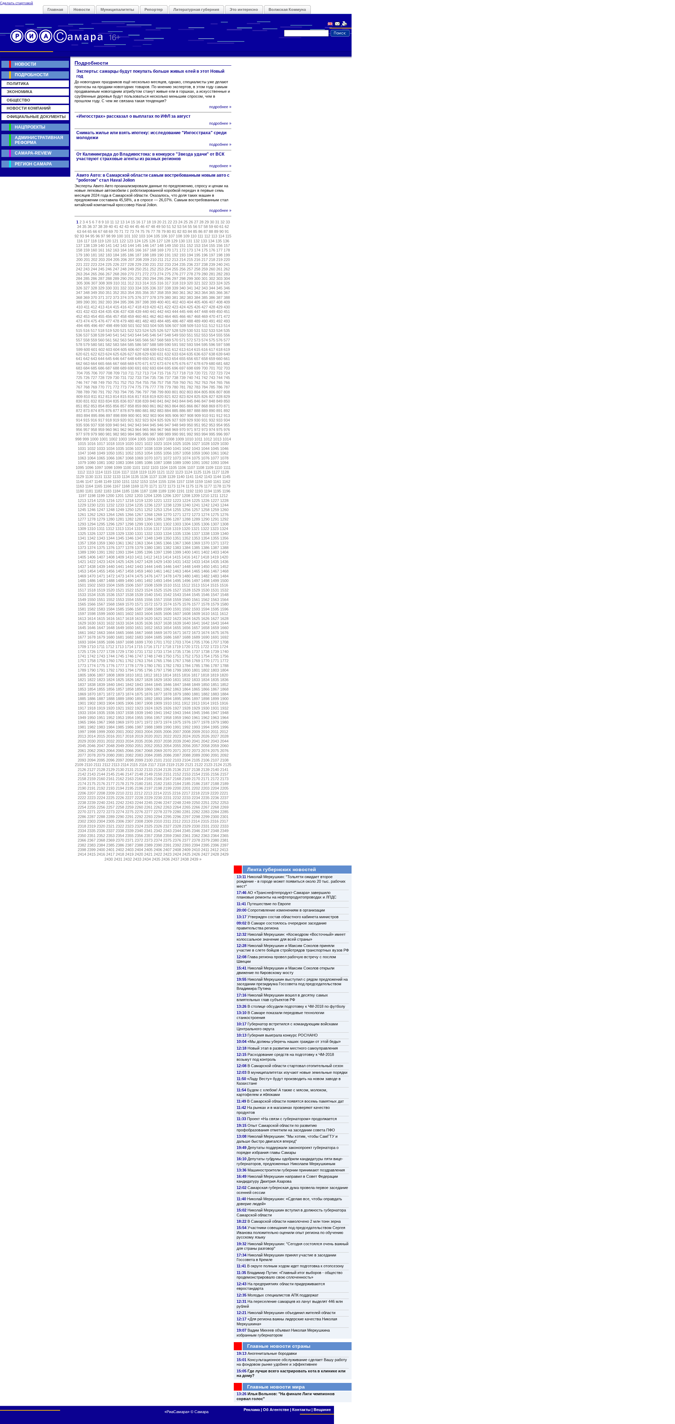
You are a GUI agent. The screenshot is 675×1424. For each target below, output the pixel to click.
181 (94, 255)
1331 (139, 533)
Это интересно (244, 9)
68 (105, 231)
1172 (162, 486)
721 (204, 373)
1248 (110, 510)
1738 (205, 651)
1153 (144, 481)
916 (94, 420)
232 (160, 264)
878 (123, 411)
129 (174, 241)
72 (126, 231)
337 (160, 288)
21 (164, 222)
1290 (205, 519)
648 (131, 359)
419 (145, 307)
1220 (148, 500)
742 (204, 377)
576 (219, 340)
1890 (129, 699)
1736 (186, 651)
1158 (190, 481)
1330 (129, 533)
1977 (196, 722)
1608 (186, 614)
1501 (82, 585)
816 (131, 396)
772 (116, 387)
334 (138, 288)
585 (131, 344)
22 (170, 222)
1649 (120, 628)
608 (146, 349)
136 (226, 241)
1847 (177, 684)
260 (212, 269)
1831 (177, 680)
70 (116, 231)
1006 (151, 439)
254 (168, 269)
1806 (91, 675)
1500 (224, 581)
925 (160, 420)
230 (145, 264)
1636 (148, 623)
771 (108, 387)
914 (79, 420)
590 (168, 344)
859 (138, 406)
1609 (196, 614)
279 (197, 274)
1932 (224, 708)
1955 (139, 718)
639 (219, 354)
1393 (120, 552)
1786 (205, 666)
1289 (196, 519)
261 (219, 269)
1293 (82, 524)
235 (182, 264)
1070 (148, 458)
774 (131, 387)
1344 (110, 538)
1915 (214, 703)
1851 (215, 684)
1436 (224, 562)
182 (101, 255)
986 (145, 434)
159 (86, 250)
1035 (120, 448)
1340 (224, 533)
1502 (91, 585)
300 (197, 278)
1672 (186, 633)
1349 (158, 538)
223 (94, 264)
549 (175, 335)
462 (153, 316)
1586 (129, 609)
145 (138, 245)
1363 (139, 543)
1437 (82, 566)
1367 (177, 543)
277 (182, 274)
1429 (158, 562)
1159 (199, 481)
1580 (224, 604)
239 (212, 264)
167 (145, 250)
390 (86, 302)
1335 (177, 533)
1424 (110, 562)
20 (159, 222)
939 (108, 425)
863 (168, 406)
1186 (135, 491)
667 (116, 363)
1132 (107, 477)
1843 (139, 684)
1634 (129, 623)
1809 (120, 675)
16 (138, 222)
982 (116, 434)
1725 (82, 651)
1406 (91, 557)
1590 (167, 609)
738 (175, 377)
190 (160, 255)
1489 (120, 581)
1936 (110, 713)
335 (145, 288)
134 (211, 241)
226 (116, 264)
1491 (139, 581)
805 (204, 392)
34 (79, 226)
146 (145, 245)
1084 (129, 462)
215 (190, 259)
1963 (215, 718)
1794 (129, 670)
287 (101, 278)
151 (182, 245)
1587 (139, 609)
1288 (186, 519)
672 (153, 363)
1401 (196, 552)
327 (86, 288)
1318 (167, 529)
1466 (205, 571)
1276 (224, 514)
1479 (177, 576)
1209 (195, 496)
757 (160, 382)
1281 (120, 519)
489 (197, 321)
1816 (186, 675)
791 (101, 392)
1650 (129, 628)
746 (79, 382)
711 (131, 373)
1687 (177, 637)
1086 (148, 462)
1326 (91, 533)
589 (160, 344)
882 (153, 411)
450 (219, 311)
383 (190, 297)
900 (131, 415)
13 (122, 222)
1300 (148, 524)
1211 (214, 496)
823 (182, 396)
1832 (186, 680)
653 (168, 359)
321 (197, 283)
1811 (139, 675)
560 (101, 340)
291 (131, 278)
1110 (218, 467)
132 (196, 241)
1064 (91, 458)
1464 (186, 571)
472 (227, 316)
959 (101, 429)
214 (182, 259)
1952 (110, 718)
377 (145, 297)
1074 (186, 458)
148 (160, 245)
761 (190, 382)
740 (190, 377)
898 (116, 415)
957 (86, 429)
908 (190, 415)
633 (175, 354)
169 (160, 250)
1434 (205, 562)
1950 (91, 718)
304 (227, 278)
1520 (110, 590)
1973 (158, 722)
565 (138, 340)
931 (204, 420)
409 (227, 302)
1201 (119, 496)
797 (145, 392)
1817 (195, 675)
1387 (215, 548)
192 (175, 255)
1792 (110, 670)
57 (200, 226)
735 (153, 377)
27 (196, 222)
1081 (101, 462)
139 (94, 245)
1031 (82, 448)
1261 (82, 514)
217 (204, 259)
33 (228, 222)
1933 (82, 713)
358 (160, 292)
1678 (91, 637)
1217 (120, 500)
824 (190, 396)
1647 (101, 628)
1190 (171, 491)
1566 (91, 604)
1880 (186, 694)
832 (94, 401)
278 (190, 274)
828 (219, 396)
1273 (196, 514)
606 (131, 349)
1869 (82, 694)
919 (116, 420)
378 (153, 297)
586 (138, 344)
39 (105, 226)
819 (153, 396)
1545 (196, 595)
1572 (148, 604)
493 (227, 321)
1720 (186, 647)
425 (190, 307)
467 (190, 316)
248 (123, 269)
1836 (224, 680)
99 (113, 236)
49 (158, 226)
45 (137, 226)
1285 (158, 519)
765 (219, 382)
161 (101, 250)
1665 (120, 633)
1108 (200, 467)
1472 (110, 576)
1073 (177, 458)
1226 (205, 500)
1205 (157, 496)
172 (182, 250)
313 (138, 283)
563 (123, 340)
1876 (148, 694)
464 (168, 316)
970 (182, 429)
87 (206, 231)
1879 (177, 694)
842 (168, 401)
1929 (196, 708)
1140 (180, 477)
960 (108, 429)
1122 (170, 472)
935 (79, 425)
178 (227, 250)
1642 (205, 623)
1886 (91, 699)
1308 (224, 524)
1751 (177, 656)
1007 (160, 439)
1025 (177, 444)
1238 (167, 505)
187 (138, 255)
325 (227, 283)
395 (123, 302)
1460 (148, 571)
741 (197, 377)
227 (123, 264)
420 (153, 307)
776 (145, 387)
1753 (196, 656)
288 (108, 278)
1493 (158, 581)
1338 (205, 533)
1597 (82, 614)
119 (101, 241)
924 (153, 420)
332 (123, 288)
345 (219, 288)
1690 (205, 637)
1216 (110, 500)
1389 (82, 552)
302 (212, 278)
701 (212, 368)
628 (138, 354)
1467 (215, 571)
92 (77, 236)
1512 (186, 585)
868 (204, 406)
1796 (148, 670)
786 (219, 387)
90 (221, 231)
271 (138, 274)
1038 (148, 448)
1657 (196, 628)
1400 (186, 552)
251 (145, 269)
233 (168, 264)
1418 (205, 557)
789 (86, 392)
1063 (82, 458)
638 (212, 354)
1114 (99, 472)
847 (204, 401)
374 (123, 297)
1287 (177, 519)
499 (116, 326)
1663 (101, 633)
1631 (101, 623)
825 (197, 396)
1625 (196, 618)
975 (219, 429)
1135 (135, 477)
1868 (224, 689)
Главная (55, 9)
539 (101, 335)
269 (123, 274)
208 (138, 259)
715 (160, 373)
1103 (154, 467)
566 (145, 340)
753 (131, 382)
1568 (110, 604)
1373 (82, 548)
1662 (91, 633)
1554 (129, 599)
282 (219, 274)
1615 (101, 618)
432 (86, 311)
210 (153, 259)
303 (219, 278)
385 (204, 297)
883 (160, 411)
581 (101, 344)
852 (86, 406)
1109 (209, 467)
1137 (153, 477)
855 (108, 406)
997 (227, 434)
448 (204, 311)
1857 (120, 689)
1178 (217, 486)
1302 (167, 524)
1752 (186, 656)
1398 (167, 552)
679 (204, 363)
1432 (186, 562)
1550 (91, 599)
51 (169, 226)
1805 (82, 675)
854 (101, 406)
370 (94, 297)
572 (190, 340)
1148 (98, 481)
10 (107, 222)
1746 (129, 656)
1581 (82, 609)
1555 (139, 599)
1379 (139, 548)
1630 (91, 623)
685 (94, 368)
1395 (139, 552)
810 (87, 396)
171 (175, 250)
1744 (110, 656)
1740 (224, 651)
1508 (148, 585)
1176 (199, 486)
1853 (82, 689)
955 (227, 425)
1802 (205, 670)
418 (138, 307)
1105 (173, 467)
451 (227, 311)
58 (206, 226)
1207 (176, 496)
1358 (91, 543)
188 (145, 255)
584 (123, 344)
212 (168, 259)
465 (175, 316)
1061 (215, 453)
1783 (177, 666)
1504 (110, 585)
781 (182, 387)
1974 (167, 722)
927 (175, 420)
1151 (126, 481)
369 (86, 297)
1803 (215, 670)
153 (197, 245)
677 (190, 363)
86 (200, 231)
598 (227, 344)
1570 (129, 604)
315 (153, 283)
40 (111, 226)
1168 (126, 486)
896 (101, 415)
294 (153, 278)
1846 (167, 684)
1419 (214, 557)
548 (168, 335)
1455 (101, 571)
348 (86, 292)
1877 (158, 694)
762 (197, 382)
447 (197, 311)
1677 (82, 637)
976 (227, 429)
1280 (110, 519)
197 (212, 255)
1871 (101, 694)
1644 (224, 623)
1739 (215, 651)
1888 (110, 699)
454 (94, 316)
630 (153, 354)
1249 (120, 510)
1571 (139, 604)
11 (112, 222)
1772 (224, 661)
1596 (224, 609)
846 (197, 401)
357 (153, 292)
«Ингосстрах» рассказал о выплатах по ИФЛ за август (133, 116)
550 (182, 335)
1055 (158, 453)
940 (116, 425)
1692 (224, 637)
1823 (101, 680)
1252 (148, 510)
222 (86, 264)
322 (204, 283)
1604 (148, 614)
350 (101, 292)
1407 (101, 557)
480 (131, 321)
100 (120, 236)
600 (87, 349)
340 (182, 288)
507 (175, 326)
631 (160, 354)
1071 (158, 458)
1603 (139, 614)
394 (116, 302)
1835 (215, 680)
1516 (224, 585)
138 (86, 245)
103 (142, 236)
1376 (110, 548)
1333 (158, 533)
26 (191, 222)
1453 (82, 571)
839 (145, 401)
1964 (224, 718)
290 (123, 278)
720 (197, 373)
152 (190, 245)
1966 (91, 722)
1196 (226, 491)
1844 (148, 684)
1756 (224, 656)
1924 (148, 708)
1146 (80, 481)
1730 (129, 651)
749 (101, 382)
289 (116, 278)
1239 (177, 505)
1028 (205, 444)
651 (153, 359)
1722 (205, 647)
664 (94, 363)
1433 (196, 562)
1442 (129, 566)
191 (168, 255)
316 (160, 283)
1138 (162, 477)
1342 (91, 538)
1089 (177, 462)
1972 (148, 722)
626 (123, 354)
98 (108, 236)
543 (131, 335)
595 (204, 344)
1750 (167, 656)
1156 (171, 481)
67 (100, 231)
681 (219, 363)
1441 (120, 566)
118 (94, 241)
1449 (196, 566)
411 (87, 307)
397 (138, 302)
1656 (186, 628)
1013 (217, 439)
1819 (214, 675)
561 (108, 340)
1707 (215, 642)
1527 (177, 590)
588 (153, 344)
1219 (139, 500)
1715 (138, 647)
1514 (205, 585)
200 (79, 259)
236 (190, 264)
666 (108, 363)
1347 (139, 538)
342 (197, 288)
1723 (214, 647)
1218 (129, 500)
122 (123, 241)
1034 (110, 448)
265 (94, 274)
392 (101, 302)
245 (101, 269)
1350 (167, 538)
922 (138, 420)
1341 (82, 538)
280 (204, 274)
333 (131, 288)
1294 (91, 524)
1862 (167, 689)
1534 (91, 595)
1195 (217, 491)
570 (175, 340)
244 (94, 269)
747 (86, 382)
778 (160, 387)
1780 (148, 666)
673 (160, 363)
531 (197, 330)
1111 (227, 467)
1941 (158, 713)
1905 (120, 703)
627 (131, 354)
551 (190, 335)
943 (138, 425)
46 (142, 226)
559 (94, 340)
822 (175, 396)
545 (145, 335)
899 (124, 415)
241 (227, 264)
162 (108, 250)
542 (123, 335)
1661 (82, 633)
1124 (188, 472)
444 (175, 311)
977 (79, 434)
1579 (215, 604)
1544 (186, 595)
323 (212, 283)
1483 (215, 576)
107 (171, 236)
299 (190, 278)
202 (94, 259)
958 (94, 429)
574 (204, 340)
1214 (91, 500)
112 (207, 236)
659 (212, 359)
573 (197, 340)
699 (197, 368)
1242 (205, 505)
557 (79, 340)
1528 (186, 590)
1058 (186, 453)
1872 (110, 694)
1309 (82, 529)
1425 (120, 562)
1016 (91, 444)
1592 (186, 609)
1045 (215, 448)
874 (94, 411)
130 (182, 241)
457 (116, 316)
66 (95, 231)
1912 (186, 703)
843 (175, 401)
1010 (189, 439)
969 (175, 429)
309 (109, 283)
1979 (215, 722)
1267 (139, 514)
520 (116, 330)
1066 (110, 458)
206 (124, 259)
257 (190, 269)
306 (87, 283)
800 (168, 392)
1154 (153, 481)
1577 (196, 604)
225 (108, 264)
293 (145, 278)
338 (168, 288)
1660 (224, 628)
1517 (82, 590)
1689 (196, 637)
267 (108, 274)
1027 (196, 444)
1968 (110, 722)
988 (160, 434)
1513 (195, 585)
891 (219, 411)
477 (108, 321)
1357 (82, 543)
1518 (91, 590)
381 (175, 297)
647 (123, 359)
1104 (164, 467)
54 (184, 226)
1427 (139, 562)
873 (86, 411)
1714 (129, 647)
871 (227, 406)
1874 (129, 694)
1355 (215, 538)
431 (79, 311)
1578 (205, 604)
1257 (196, 510)
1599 (101, 614)
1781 (158, 666)
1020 (129, 444)
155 (212, 245)
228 (131, 264)
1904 (110, 703)
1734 (167, 651)
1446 (167, 566)
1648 (110, 628)
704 (79, 373)
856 (116, 406)
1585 (120, 609)
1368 (186, 543)
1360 (110, 543)
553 (204, 335)
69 (111, 231)
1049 (101, 453)
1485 (82, 581)
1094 (224, 462)
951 (197, 425)
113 (214, 236)
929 (190, 420)
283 (227, 274)
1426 (129, 562)
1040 (167, 448)
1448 (186, 566)
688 (116, 368)
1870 (91, 694)
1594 (205, 609)
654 (175, 359)
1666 (129, 633)
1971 (139, 722)
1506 (129, 585)
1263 (101, 514)
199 (227, 255)
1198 (92, 496)
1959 (177, 718)
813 (108, 396)
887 (190, 411)
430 (227, 307)
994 (204, 434)
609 (153, 349)
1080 (91, 462)
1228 (224, 500)
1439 (101, 566)
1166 (107, 486)
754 (138, 382)
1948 (224, 713)
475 (94, 321)
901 (138, 415)
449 (212, 311)
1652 (148, 628)
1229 (82, 505)
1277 (82, 519)
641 (79, 359)
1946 (205, 713)
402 (175, 302)
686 (101, 368)
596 (212, 344)
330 (108, 288)
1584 (110, 609)
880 (138, 411)
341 (190, 288)
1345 (120, 538)
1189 (162, 491)
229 (138, 264)
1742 (91, 656)
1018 (110, 444)
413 (101, 307)
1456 (110, 571)
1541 (158, 595)
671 (145, 363)
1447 (177, 566)
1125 (197, 472)
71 (121, 231)
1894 (167, 699)
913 (227, 415)
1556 (148, 599)
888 (197, 411)
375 (131, 297)
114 (221, 236)
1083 (120, 462)
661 (227, 359)
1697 (120, 642)
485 (168, 321)
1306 (205, 524)
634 (182, 354)
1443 (139, 566)
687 (108, 368)
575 (212, 340)
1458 (129, 571)
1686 (167, 637)
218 (212, 259)
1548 (224, 595)
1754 (205, 656)
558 (86, 340)
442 (160, 311)
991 (182, 434)
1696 (110, 642)
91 (227, 231)
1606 (167, 614)
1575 (177, 604)
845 (190, 401)
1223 (177, 500)
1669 (158, 633)
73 (132, 231)
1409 (120, 557)
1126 (206, 472)
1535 (101, 595)
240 (219, 264)
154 (204, 245)
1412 (148, 557)
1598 (91, 614)
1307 (215, 524)
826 (204, 396)
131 (189, 241)
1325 (82, 533)
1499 (215, 581)
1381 (158, 548)
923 (145, 420)
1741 (82, 656)
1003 (122, 439)
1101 (136, 467)
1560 (186, 599)
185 (123, 255)
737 (168, 377)
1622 (167, 618)
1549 (82, 599)
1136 (144, 477)
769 (94, 387)
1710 (91, 647)
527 (168, 330)
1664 (110, 633)
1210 (205, 496)
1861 (158, 689)
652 (160, 359)
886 (182, 411)
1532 (224, 590)
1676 (224, 633)
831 (86, 401)
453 (86, 316)
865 (182, 406)
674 (168, 363)
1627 (215, 618)
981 (108, 434)
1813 (157, 675)
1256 (186, 510)
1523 (139, 590)
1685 (158, 637)
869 (212, 406)
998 (78, 439)
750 (108, 382)
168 (153, 250)
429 (219, 307)
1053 (139, 453)
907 (183, 415)
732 (131, 377)
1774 (91, 666)
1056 (167, 453)
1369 (196, 543)
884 (168, 411)
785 (212, 387)
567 (153, 340)
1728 (110, 651)
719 (190, 373)
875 (101, 411)
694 (160, 368)
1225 (196, 500)
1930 (205, 708)
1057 (177, 453)
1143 (208, 477)
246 (108, 269)
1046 (224, 448)
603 (109, 349)
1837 (82, 684)
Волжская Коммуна (287, 9)
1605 (158, 614)
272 (145, 274)
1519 (101, 590)
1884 (224, 694)
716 (168, 373)
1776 (110, 666)
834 (108, 401)
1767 (177, 661)
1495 (177, 581)
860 (145, 406)
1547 (215, 595)
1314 (129, 529)
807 (219, 392)
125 (145, 241)
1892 (148, 699)
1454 (91, 571)
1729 (120, 651)
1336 (186, 533)
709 (116, 373)
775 (138, 387)
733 (138, 377)
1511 (177, 585)
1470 (91, 576)
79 (163, 231)
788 (79, 392)
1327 (101, 533)
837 (131, 401)
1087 (158, 462)
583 (116, 344)
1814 (167, 675)
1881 (196, 694)
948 (175, 425)
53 (179, 226)
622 (94, 354)
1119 (143, 472)
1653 (158, 628)
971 (190, 429)
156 (219, 245)
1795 (139, 670)
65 (90, 231)
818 (145, 396)
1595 (215, 609)
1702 (167, 642)
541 (116, 335)
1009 (179, 439)
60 (216, 226)
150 (175, 245)
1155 (162, 481)
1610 (205, 614)
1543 (177, 595)
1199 (101, 496)
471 (219, 316)
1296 (110, 524)
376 (138, 297)
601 (94, 349)
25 (186, 222)
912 (219, 415)
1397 (158, 552)
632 (168, 354)
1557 (158, 599)
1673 (196, 633)
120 (108, 241)
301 (204, 278)
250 (138, 269)
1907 (139, 703)
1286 (167, 519)
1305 (196, 524)
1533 (82, 595)
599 (79, 349)
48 (153, 226)
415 (116, 307)
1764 (148, 661)
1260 (224, 510)
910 (205, 415)
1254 (167, 510)
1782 (167, 666)
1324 (224, 529)
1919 (101, 708)
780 (175, 387)
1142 (199, 477)
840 (153, 401)
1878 (167, 694)
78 (158, 231)
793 (116, 392)
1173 (171, 486)
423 (175, 307)
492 (219, 321)
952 (204, 425)
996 (219, 434)
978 (86, 434)
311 (124, 283)
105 (157, 236)
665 (101, 363)
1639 (177, 623)
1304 (186, 524)
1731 (139, 651)
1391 (101, 552)
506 (168, 326)
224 (101, 264)
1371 (215, 543)
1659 (215, 628)
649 (138, 359)
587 (145, 344)
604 (116, 349)
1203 (138, 496)
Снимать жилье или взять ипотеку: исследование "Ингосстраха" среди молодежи (151, 135)
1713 (119, 647)
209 (146, 259)
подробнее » (220, 107)
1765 (158, 661)
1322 (205, 529)
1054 (148, 453)
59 (211, 226)
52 (174, 226)
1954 (129, 718)
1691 (215, 637)
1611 (215, 614)
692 (145, 368)
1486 (91, 581)
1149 (107, 481)
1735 (177, 651)
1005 (141, 439)
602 (101, 349)
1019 (120, 444)
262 (227, 269)
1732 (148, 651)
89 (216, 231)
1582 (91, 609)
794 (123, 392)
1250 (129, 510)
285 (86, 278)
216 (197, 259)
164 (123, 250)
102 (134, 236)
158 (79, 250)
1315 (138, 529)
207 (131, 259)
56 (195, 226)
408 (219, 302)
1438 (91, 566)
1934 (91, 713)
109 (186, 236)
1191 (180, 491)
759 (175, 382)
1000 (94, 439)
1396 (148, 552)
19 (154, 222)
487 (182, 321)
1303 (177, 524)
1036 (129, 448)
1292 (224, 519)
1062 (224, 453)
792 (108, 392)
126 (152, 241)
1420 (224, 557)
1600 (110, 614)
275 (168, 274)
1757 (82, 661)
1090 (186, 462)
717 (175, 373)
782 (190, 387)
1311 (101, 529)
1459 (139, 571)
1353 (196, 538)
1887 (101, 699)
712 (138, 373)
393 (108, 302)
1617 (120, 618)
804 (197, 392)
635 (190, 354)
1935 (101, 713)
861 (153, 406)
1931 (215, 708)
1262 (91, 514)
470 (212, 316)
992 (190, 434)
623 (101, 354)
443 (168, 311)
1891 (139, 699)
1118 (134, 472)
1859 (139, 689)
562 (116, 340)
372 (108, 297)
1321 (195, 529)
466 (182, 316)
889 (204, 411)
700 (204, 368)
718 (182, 373)
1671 (177, 633)
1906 (129, 703)
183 (108, 255)
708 (109, 373)
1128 (225, 472)
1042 (186, 448)
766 (227, 382)
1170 (144, 486)
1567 (101, 604)
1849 (196, 684)
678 (197, 363)
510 (197, 326)
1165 (98, 486)
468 (197, 316)
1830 (167, 680)
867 (197, 406)
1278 (91, 519)
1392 (110, 552)
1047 (82, 453)
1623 (177, 618)
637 (204, 354)
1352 (186, 538)
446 (190, 311)
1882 (205, 694)
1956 (148, 718)
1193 (199, 491)
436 (116, 311)
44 (132, 226)
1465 (196, 571)
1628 (224, 618)
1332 (148, 533)
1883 (215, 694)
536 (79, 335)
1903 (101, 703)
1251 (139, 510)
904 (161, 415)
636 (197, 354)
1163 (80, 486)
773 (123, 387)
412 (94, 307)
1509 (158, 585)
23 (175, 222)
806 (212, 392)
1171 (153, 486)
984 (131, 434)
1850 (205, 684)
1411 (139, 557)
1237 (158, 505)
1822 (91, 680)
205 (116, 259)
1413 (157, 557)
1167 (116, 486)
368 (79, 297)
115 (228, 236)
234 (175, 264)
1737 (196, 651)
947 (168, 425)
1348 (148, 538)
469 (204, 316)
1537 (120, 595)
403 (182, 302)
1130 (89, 477)
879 (131, 411)
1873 (120, 694)
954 (219, 425)
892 (227, 411)
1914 (205, 703)
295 (160, 278)
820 (160, 396)
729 (108, 377)
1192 (190, 491)
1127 (216, 472)
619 (227, 349)
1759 (101, 661)
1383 (177, 548)
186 (131, 255)
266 (101, 274)
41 (116, 226)
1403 (215, 552)
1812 (148, 675)
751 (116, 382)
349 (94, 292)
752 (123, 382)
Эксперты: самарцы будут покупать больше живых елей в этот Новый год (150, 73)
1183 (107, 491)
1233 (120, 505)
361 (182, 292)
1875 (139, 694)
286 (94, 278)
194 (190, 255)
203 (101, 259)
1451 (215, 566)
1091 (196, 462)
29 (207, 222)
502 (138, 326)
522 (131, 330)
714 (153, 373)
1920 (110, 708)
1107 (191, 467)
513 (219, 326)
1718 (167, 647)
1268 (148, 514)
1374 (91, 548)
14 (128, 222)
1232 (110, 505)
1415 (176, 557)
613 (182, 349)
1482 (205, 576)
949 (182, 425)
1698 (129, 642)
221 (79, 264)
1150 (116, 481)
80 (169, 231)
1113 (90, 472)
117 (87, 241)
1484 (224, 576)
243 (86, 269)
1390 (91, 552)
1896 (186, 699)
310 (116, 283)
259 (204, 269)
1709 (82, 647)
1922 (129, 708)
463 (160, 316)
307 (94, 283)
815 (123, 396)
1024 (167, 444)
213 (175, 259)
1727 (101, 651)
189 (153, 255)
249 (131, 269)
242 (79, 269)
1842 (129, 684)
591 (175, 344)
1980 (224, 722)
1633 (120, 623)
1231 (101, 505)
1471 (101, 576)
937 (94, 425)
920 (123, 420)
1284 (148, 519)
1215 (101, 500)
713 (145, 373)
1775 (101, 666)
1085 (139, 462)
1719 (176, 647)
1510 (167, 585)
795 (131, 392)
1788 (224, 666)
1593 (196, 609)
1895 (177, 699)
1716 (148, 647)
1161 (217, 481)
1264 (110, 514)
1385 (196, 548)
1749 (158, 656)
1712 (110, 647)
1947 (215, 713)
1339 (215, 533)
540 (108, 335)
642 (86, 359)
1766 (167, 661)
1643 (215, 623)
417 (131, 307)
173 (190, 250)
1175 (190, 486)
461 (145, 316)
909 (197, 415)
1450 (205, 566)
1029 (215, 444)
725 (79, 377)
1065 (101, 458)
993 (197, 434)
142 (116, 245)
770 (101, 387)
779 (168, 387)
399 (153, 302)
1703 (177, 642)
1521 (120, 590)
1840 (110, 684)
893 (79, 415)
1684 (148, 637)
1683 (139, 637)
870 (219, 406)
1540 (148, 595)
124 (137, 241)
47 (148, 226)
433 (94, 311)
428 (212, 307)
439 (138, 311)
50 (163, 226)
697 (182, 368)
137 (79, 245)
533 (212, 330)
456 (108, 316)
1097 (99, 467)
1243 (215, 505)
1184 (116, 491)
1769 (196, 661)
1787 (215, 666)
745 (227, 377)
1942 (167, 713)
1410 (129, 557)
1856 (110, 689)
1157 (180, 481)
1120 (152, 472)
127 (159, 241)
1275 (215, 514)
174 (197, 250)
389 (79, 302)
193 (182, 255)
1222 (167, 500)
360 (175, 292)
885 (175, 411)
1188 (153, 491)
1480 (186, 576)
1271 (177, 514)
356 (145, 292)
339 (175, 288)
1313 (119, 529)
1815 (176, 675)
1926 (167, 708)
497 (101, 326)
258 (197, 269)
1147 (89, 481)
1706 (205, 642)
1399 (177, 552)
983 (123, 434)
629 (145, 354)
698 (190, 368)
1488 (110, 581)
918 (108, 420)
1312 (110, 529)
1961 (196, 718)
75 (142, 231)
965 (145, 429)
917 (101, 420)
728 (101, 377)
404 (190, 302)
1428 (148, 562)
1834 (205, 680)
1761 (120, 661)
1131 (98, 477)
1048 (91, 453)
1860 (148, 689)
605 (124, 349)
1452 (224, 566)
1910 (167, 703)
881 (145, 411)
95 (92, 236)
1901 (82, 703)
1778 (129, 666)
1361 (120, 543)
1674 (205, 633)
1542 (167, 595)
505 (161, 326)
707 (101, 373)
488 (190, 321)
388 (227, 297)
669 (131, 363)
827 (212, 396)
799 (160, 392)
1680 (110, 637)
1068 (129, 458)
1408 (110, 557)
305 (79, 283)
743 (212, 377)
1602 (129, 614)
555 (219, 335)
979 (94, 434)
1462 (167, 571)
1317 (157, 529)
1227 (215, 500)
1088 (167, 462)
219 (219, 259)
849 (219, 401)
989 (168, 434)
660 (219, 359)
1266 (129, 514)
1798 (167, 670)
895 (94, 415)
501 (131, 326)
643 (94, 359)
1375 (101, 548)
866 (190, 406)
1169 (135, 486)
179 (79, 255)
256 (182, 269)
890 (212, 411)
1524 (148, 590)
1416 (186, 557)
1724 (224, 647)
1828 (148, 680)
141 (108, 245)
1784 (186, 666)
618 (219, 349)
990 (175, 434)
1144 (217, 477)
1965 (82, 722)
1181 (89, 491)
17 (143, 222)
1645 (82, 628)
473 (79, 321)
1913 (195, 703)
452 (79, 316)
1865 (196, 689)
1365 (158, 543)
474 (86, 321)
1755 (215, 656)
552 (197, 335)
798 (153, 392)
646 (116, 359)
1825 (120, 680)
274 (160, 274)
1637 (158, 623)
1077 (215, 458)
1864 (186, 689)
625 (116, 354)
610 (161, 349)
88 (211, 231)
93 (82, 236)
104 (149, 236)
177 (219, 250)
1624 (186, 618)
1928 (186, 708)
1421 (82, 562)
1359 (101, 543)
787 (227, 387)
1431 (177, 562)
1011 (198, 439)
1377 (120, 548)
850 (227, 401)
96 (98, 236)
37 (95, 226)
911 (212, 415)
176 (212, 250)
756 (153, 382)
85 (195, 231)
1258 (205, 510)
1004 (132, 439)
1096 (89, 467)
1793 (120, 670)
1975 (177, 722)
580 (94, 344)
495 (87, 326)
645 (108, 359)
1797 (158, 670)
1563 (215, 599)
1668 (148, 633)
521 (123, 330)
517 (94, 330)
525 (153, 330)
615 (197, 349)
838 (138, 401)
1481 (196, 576)
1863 (177, 689)
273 (153, 274)
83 (184, 231)
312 (131, 283)
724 (227, 373)
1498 (205, 581)
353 (123, 292)
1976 (186, 722)
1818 (205, 675)
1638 (167, 623)
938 (101, 425)
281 (212, 274)
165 (131, 250)
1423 (101, 562)
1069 (139, 458)
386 (212, 297)
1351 (177, 538)
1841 (120, 684)
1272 (186, 514)
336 (153, 288)
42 (121, 226)
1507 (139, 585)
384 (197, 297)
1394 (129, 552)
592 (182, 344)
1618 (129, 618)
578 (79, 344)
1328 (110, 533)
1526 (167, 590)
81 (174, 231)
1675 (215, 633)
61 (221, 226)
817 (138, 396)
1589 (158, 609)
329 (101, 288)
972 (197, 429)
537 (86, 335)
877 (116, 411)
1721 (195, 647)
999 (86, 439)
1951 (101, 718)
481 (138, 321)
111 (200, 236)
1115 (107, 472)
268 (116, 274)
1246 (91, 510)
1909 (158, 703)
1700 (148, 642)
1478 (167, 576)
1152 (135, 481)
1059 (196, 453)
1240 (186, 505)
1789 (82, 670)
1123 (179, 472)
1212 (223, 496)
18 (149, 222)
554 (212, 335)
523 (138, 330)
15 (133, 222)
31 (217, 222)
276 (175, 274)
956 (79, 429)
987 (153, 434)
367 (227, 292)
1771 (215, 661)
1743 (101, 656)
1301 (158, 524)
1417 (195, 557)
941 (123, 425)
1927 (177, 708)
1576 (186, 604)
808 (227, 392)
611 (168, 349)
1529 (196, 590)
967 (160, 429)
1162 (226, 481)
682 (227, 363)
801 (175, 392)
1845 (158, 684)
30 (212, 222)
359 (168, 292)
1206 (167, 496)
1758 (91, 661)
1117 (125, 472)
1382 (167, 548)
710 (124, 373)
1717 (157, 647)
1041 (177, 448)
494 (79, 326)
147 (153, 245)
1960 (186, 718)
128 (167, 241)
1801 (196, 670)
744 (219, 377)
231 (153, 264)
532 (204, 330)
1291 (215, 519)
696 (175, 368)
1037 (139, 448)
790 (94, 392)
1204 (148, 496)
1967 (101, 722)
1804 (224, 670)
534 (219, 330)
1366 (167, 543)
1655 (177, 628)
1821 (82, 680)
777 (153, 387)
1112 (81, 472)
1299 (139, 524)
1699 (139, 642)
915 (86, 420)
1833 (196, 680)
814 (116, 396)
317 (168, 283)
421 (160, 307)
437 (123, 311)
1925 (158, 708)
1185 (126, 491)
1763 (139, 661)
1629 (82, 623)
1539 (139, 595)
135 (219, 241)
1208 (186, 496)
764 (212, 382)
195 (197, 255)
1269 (158, 514)
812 (101, 396)
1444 (148, 566)
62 (227, 226)
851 (79, 406)
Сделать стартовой (16, 3)
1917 (82, 708)
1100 (127, 467)
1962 (205, 718)
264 (86, 274)
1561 (196, 599)
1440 (110, 566)
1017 (101, 444)
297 (175, 278)
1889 (120, 699)
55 (190, 226)
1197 (82, 496)
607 (138, 349)
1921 (120, 708)
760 (182, 382)
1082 (110, 462)
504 (153, 326)
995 (212, 434)
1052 (129, 453)
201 (87, 259)
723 (219, 373)
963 (131, 429)
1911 (177, 703)
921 (131, 420)
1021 (139, 444)
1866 (205, 689)
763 (204, 382)
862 (160, 406)
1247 (101, 510)
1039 (158, 448)
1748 (148, 656)
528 (175, 330)
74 (137, 231)
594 (197, 344)
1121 (161, 472)
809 (79, 396)
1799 (177, 670)
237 (197, 264)
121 (115, 241)
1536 (110, 595)
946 (160, 425)
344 (212, 288)
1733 (158, 651)
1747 (139, 656)
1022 (148, 444)
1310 (91, 529)
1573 (158, 604)
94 (87, 236)
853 (94, 406)
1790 (91, 670)
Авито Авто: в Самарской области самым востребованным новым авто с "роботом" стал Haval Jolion (153, 177)
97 (103, 236)
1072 (167, 458)
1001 (103, 439)
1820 (224, 675)
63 (79, 231)
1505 (120, 585)
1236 (148, 505)
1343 (101, 538)
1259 (215, 510)
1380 (148, 548)
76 (148, 231)
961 (116, 429)
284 (79, 278)
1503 (101, 585)
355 (138, 292)
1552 (110, 599)
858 (131, 406)
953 (212, 425)
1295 (101, 524)
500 (124, 326)
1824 (110, 680)
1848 (186, 684)
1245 (82, 510)
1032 (91, 448)
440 (145, 311)
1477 (158, 576)
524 (145, 330)
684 (86, 368)
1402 (205, 552)
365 (212, 292)
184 (116, 255)
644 (101, 359)
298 (182, 278)
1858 (129, 689)
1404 (224, 552)
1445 (158, 566)
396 (131, 302)
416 (123, 307)
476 (101, 321)
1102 (145, 467)
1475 (139, 576)
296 (168, 278)
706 (94, 373)
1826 (129, 680)
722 (212, 373)
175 (204, 250)
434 (101, 311)
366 (219, 292)
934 (227, 420)
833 (101, 401)
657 (197, 359)
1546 (205, 595)
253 (160, 269)
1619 (139, 618)
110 (194, 236)
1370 (205, 543)
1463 (177, 571)
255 (175, 269)
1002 (113, 439)
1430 (167, 562)
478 (116, 321)
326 (79, 288)
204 (109, 259)
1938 (129, 713)
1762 (129, 661)
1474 (129, 576)
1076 (205, 458)
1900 (224, 699)
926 (168, 420)
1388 (224, 548)
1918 (91, 708)
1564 (224, 599)
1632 (110, 623)
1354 (205, 538)
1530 (205, 590)
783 (197, 387)
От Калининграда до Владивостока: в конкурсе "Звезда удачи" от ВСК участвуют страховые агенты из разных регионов (150, 156)
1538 (129, 595)
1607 (177, 614)
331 (116, 288)
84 (190, 231)
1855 (101, 689)
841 (160, 401)
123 (130, 241)
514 (227, 326)
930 (197, 420)
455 (101, 316)
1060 (205, 453)
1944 (186, 713)
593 (190, 344)
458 (123, 316)
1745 (120, 656)
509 (190, 326)
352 (116, 292)
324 (219, 283)
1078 (224, 458)
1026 (186, 444)
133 (204, 241)
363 (197, 292)
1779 (139, 666)
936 (86, 425)
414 (108, 307)
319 (182, 283)
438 (131, 311)
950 (190, 425)
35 (84, 226)
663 (86, 363)
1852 (224, 684)
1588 (148, 609)
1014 (227, 439)
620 (79, 354)
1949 (82, 718)
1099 (118, 467)
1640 (186, 623)
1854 (91, 689)
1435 (215, 562)
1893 (158, 699)
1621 (158, 618)
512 (212, 326)
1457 (120, 571)
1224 (186, 500)
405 (197, 302)
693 (153, 368)
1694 (91, 642)
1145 (226, 477)
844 (182, 401)
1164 (89, 486)
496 (94, 326)
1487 (101, 581)
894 (87, 415)
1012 (208, 439)
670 (138, 363)
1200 (110, 496)
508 (183, 326)
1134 (126, 477)
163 (116, 250)
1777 (120, 666)
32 (222, 222)
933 (219, 420)
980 (101, 434)
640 (227, 354)
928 (182, 420)
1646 (91, 628)
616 (204, 349)
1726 (91, 651)
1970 (129, 722)
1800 (186, 670)
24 (180, 222)
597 (219, 344)
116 (80, 241)
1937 (120, 713)
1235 (139, 505)
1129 (80, 477)
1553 (120, 599)
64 (84, 231)
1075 (196, 458)
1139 (171, 477)
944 (145, 425)
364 (204, 292)
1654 (167, 628)
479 (123, 321)
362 (190, 292)
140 (101, 245)
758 (168, 382)
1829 (158, 680)
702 (219, 368)
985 (138, 434)
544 (138, 335)
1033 (101, 448)
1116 (116, 472)
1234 (129, 505)
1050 (110, 453)
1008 (170, 439)
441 (153, 311)
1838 (91, 684)
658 (204, 359)
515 (79, 330)
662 (79, 363)
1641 (196, 623)
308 (101, 283)
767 (79, 387)
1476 (148, 576)
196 (204, 255)
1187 (144, 491)
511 (205, 326)
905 (168, 415)
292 (138, 278)
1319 (176, 529)
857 (123, 406)
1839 (101, 684)
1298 (129, 524)
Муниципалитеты (117, 9)
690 (131, 368)
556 (227, 335)
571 (182, 340)
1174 (180, 486)
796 (138, 392)
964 (138, 429)
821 (168, 396)
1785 (196, 666)
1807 (101, 675)
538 (94, 335)
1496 (186, 581)
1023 (158, 444)
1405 (82, 557)
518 (101, 330)
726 (86, 377)
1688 (186, 637)
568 (160, 340)
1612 (224, 614)
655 (182, 359)
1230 (91, 505)
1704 (186, 642)
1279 (101, 519)
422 (168, 307)
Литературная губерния (196, 9)
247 (116, 269)
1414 (167, 557)
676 (182, 363)
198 (219, 255)
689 (123, 368)
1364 (148, 543)
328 (94, 288)
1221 (158, 500)
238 (204, 264)
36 (90, 226)
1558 (167, 599)
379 (160, 297)
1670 (167, 633)
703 (227, 368)
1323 (214, 529)
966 (153, 429)
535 (227, 330)
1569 (120, 604)
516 (86, 330)
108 (179, 236)
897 (109, 415)
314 (145, 283)
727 (94, 377)
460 (138, 316)
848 (212, 401)
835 (116, 401)
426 (197, 307)
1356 (224, 538)
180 (86, 255)
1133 (116, 477)
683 (79, 368)
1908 (148, 703)
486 (175, 321)
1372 (224, 543)
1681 (120, 637)
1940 (148, 713)
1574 (167, 604)
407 (212, 302)
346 (227, 288)
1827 (139, 680)
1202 (129, 496)
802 (182, 392)
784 (204, 387)
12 (117, 222)
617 (212, 349)
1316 (148, 529)
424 (182, 307)
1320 (186, 529)
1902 (91, 703)
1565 (82, 604)
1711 (101, 647)
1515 (214, 585)
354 (131, 292)
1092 (205, 462)
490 (204, 321)
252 (153, 269)
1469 (82, 576)
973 (204, 429)
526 (160, 330)
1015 (82, 444)
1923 (139, 708)
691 (138, 368)
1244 (224, 505)
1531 (215, 590)
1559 (177, 599)
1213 (82, 500)
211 (160, 259)
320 (190, 283)
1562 (205, 599)
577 (227, 340)
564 (131, 340)
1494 (167, 581)
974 (212, 429)
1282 (129, 519)
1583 (101, 609)
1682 (129, 637)
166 (138, 250)
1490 (129, 581)
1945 (196, 713)
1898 (205, 699)
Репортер (153, 9)
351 (108, 292)
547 (160, 335)
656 (190, 359)
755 (145, 382)
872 (79, 411)
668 (123, 363)
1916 (224, 703)
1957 (158, 718)
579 (86, 344)
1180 (80, 491)
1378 (129, 548)
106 (164, 236)
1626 (205, 618)
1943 (177, 713)
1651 (139, 628)
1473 (120, 576)
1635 (139, 623)
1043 (196, 448)
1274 (205, 514)
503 (146, 326)
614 (190, 349)
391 (94, 302)
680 (212, 363)
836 (123, 401)
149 (168, 245)
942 (131, 425)
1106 (182, 467)
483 (153, 321)
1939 (139, 713)
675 (175, 363)
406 (204, 302)
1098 (108, 467)
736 (160, 377)
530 (190, 330)
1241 (196, 505)
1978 (205, 722)
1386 (205, 548)
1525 (158, 590)
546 (153, 335)
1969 (120, 722)
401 (168, 302)
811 (94, 396)
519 (108, 330)
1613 (82, 618)
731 (123, 377)
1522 (129, 590)
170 (168, 250)
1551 (101, 599)
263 (79, 274)
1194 (208, 491)
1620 (148, 618)
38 (100, 226)
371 (101, 297)
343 (204, 288)
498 (109, 326)
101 (127, 236)
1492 (148, 581)
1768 (186, 661)
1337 (196, 533)
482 (145, 321)
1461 (158, 571)
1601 (120, 614)
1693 (82, 642)
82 (179, 231)
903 (153, 415)
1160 (208, 481)
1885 (82, 699)
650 (145, 359)
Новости (81, 9)
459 (131, 316)
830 (79, 401)
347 (79, 292)
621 (86, 354)
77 (153, 231)
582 (108, 344)
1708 (224, 642)
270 (131, 274)
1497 (196, 581)
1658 (205, 628)
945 (153, 425)
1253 (158, 510)
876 (108, 411)
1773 (82, 666)
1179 (226, 486)
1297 (120, 524)
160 (94, 250)
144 (131, 245)
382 (182, 297)
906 (175, 415)
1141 (190, 477)
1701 (158, 642)
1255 (177, 510)
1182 (98, 491)
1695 (101, 642)
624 (108, 354)
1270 (167, 514)
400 (160, 302)
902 (146, 415)
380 (168, 297)
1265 (120, 514)
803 (190, 392)
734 (145, 377)
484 (160, 321)
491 (212, 321)
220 (227, 259)
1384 (186, 548)
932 (212, 420)
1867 (215, 689)
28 (201, 222)
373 (116, 297)
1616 (110, 618)
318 (175, 283)
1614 (91, 618)
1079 (82, 462)
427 (204, 307)
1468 (224, 571)
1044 (205, 448)
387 (219, 297)
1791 (101, 670)
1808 (110, 675)
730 (116, 377)
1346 (129, 538)
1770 (205, 661)
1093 (215, 462)
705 (87, 373)
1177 (208, 486)
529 (182, 330)
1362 (129, 543)
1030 (224, 444)
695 (168, 368)
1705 (196, 642)
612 (175, 349)
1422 (91, 562)
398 (145, 302)
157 (227, 245)
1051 (120, 453)
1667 (139, 633)
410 (79, 307)
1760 (110, 661)
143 (123, 245)
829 (227, 396)
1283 (139, 519)
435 (108, 311)
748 (94, 382)
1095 (80, 467)
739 (182, 377)
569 (168, 340)
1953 (120, 718)
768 (86, 387)
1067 (120, 458)
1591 (177, 609)
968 (168, 429)
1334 (167, 533)
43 (126, 226)
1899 (215, 699)
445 (182, 311)
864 (175, 406)
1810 (129, 675)
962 (123, 429)
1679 (101, 637)
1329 (120, 533)
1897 (196, 699)
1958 (167, 718)
